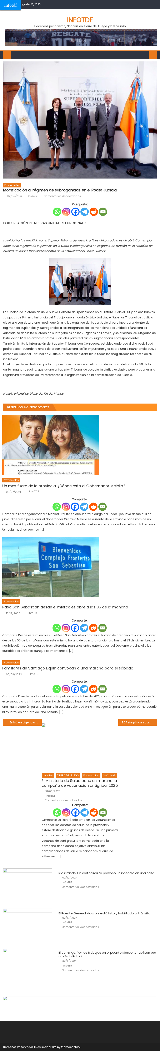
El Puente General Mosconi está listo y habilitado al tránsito (104, 913)
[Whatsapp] (57, 212)
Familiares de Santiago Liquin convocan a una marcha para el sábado (67, 668)
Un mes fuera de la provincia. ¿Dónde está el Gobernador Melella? (63, 485)
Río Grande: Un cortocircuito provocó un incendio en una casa (106, 873)
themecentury (70, 1047)
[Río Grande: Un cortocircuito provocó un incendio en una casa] (27, 885)
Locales (48, 775)
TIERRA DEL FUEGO (68, 775)
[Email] (103, 212)
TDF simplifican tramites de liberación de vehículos (139, 722)
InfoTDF (33, 196)
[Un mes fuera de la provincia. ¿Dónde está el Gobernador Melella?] (79, 445)
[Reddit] (94, 212)
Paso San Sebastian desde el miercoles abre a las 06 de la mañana (65, 607)
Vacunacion (91, 775)
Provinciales (12, 185)
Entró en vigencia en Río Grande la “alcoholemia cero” (25, 722)
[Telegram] (84, 212)
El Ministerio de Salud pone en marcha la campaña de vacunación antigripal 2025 (80, 783)
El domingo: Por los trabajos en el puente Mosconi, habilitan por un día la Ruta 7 (107, 954)
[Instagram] (66, 212)
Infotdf (10, 5)
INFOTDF (80, 19)
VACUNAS (110, 775)
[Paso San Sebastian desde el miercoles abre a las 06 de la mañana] (79, 567)
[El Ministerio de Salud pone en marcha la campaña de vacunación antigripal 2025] (80, 747)
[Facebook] (75, 212)
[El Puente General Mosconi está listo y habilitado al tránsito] (27, 926)
